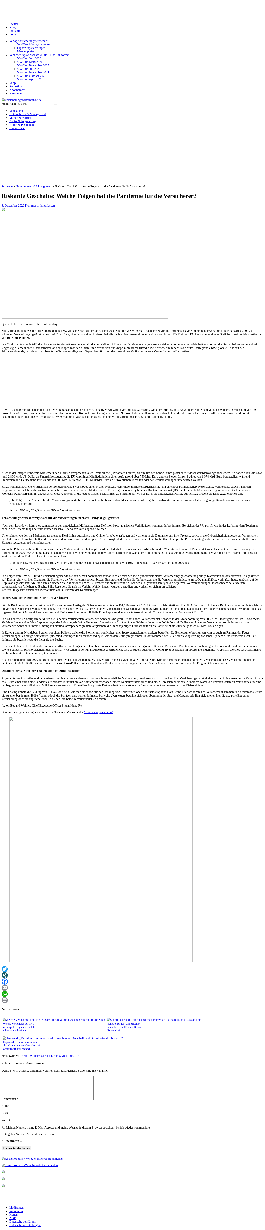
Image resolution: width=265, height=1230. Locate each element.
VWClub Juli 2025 (28, 69)
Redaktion (15, 86)
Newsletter (16, 93)
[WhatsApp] (132, 994)
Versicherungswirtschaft (98, 712)
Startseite (7, 186)
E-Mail (6, 1113)
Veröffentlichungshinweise (33, 44)
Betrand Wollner (29, 1055)
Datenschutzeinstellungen (25, 1225)
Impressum (16, 1211)
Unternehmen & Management (27, 114)
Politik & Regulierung (22, 121)
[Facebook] (132, 981)
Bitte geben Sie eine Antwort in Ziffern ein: (28, 1134)
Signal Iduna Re (69, 1055)
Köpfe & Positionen (21, 124)
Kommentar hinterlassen (40, 205)
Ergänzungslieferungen (31, 48)
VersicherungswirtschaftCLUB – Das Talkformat (39, 55)
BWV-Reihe (17, 128)
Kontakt (14, 1214)
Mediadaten (16, 1207)
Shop (12, 83)
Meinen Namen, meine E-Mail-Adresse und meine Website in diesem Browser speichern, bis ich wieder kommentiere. (78, 1127)
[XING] (132, 975)
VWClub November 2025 (33, 65)
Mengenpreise (25, 51)
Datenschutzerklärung (22, 1221)
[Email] (132, 988)
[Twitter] (132, 969)
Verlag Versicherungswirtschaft (28, 41)
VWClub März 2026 (29, 62)
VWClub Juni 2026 (29, 58)
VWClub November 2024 (33, 72)
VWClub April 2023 (29, 79)
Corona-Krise (49, 1055)
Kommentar (10, 1099)
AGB (12, 1218)
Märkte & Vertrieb (20, 117)
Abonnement (17, 90)
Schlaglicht (16, 110)
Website (6, 1120)
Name (5, 1105)
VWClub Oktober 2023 (31, 76)
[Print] (132, 1000)
